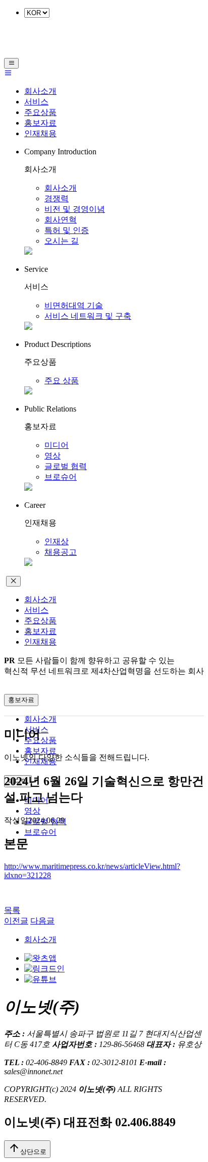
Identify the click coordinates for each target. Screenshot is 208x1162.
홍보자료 (40, 123)
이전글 (16, 920)
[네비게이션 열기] (11, 63)
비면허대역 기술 (73, 305)
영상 (52, 455)
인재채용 (40, 133)
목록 (12, 910)
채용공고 (60, 552)
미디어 (56, 445)
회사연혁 (60, 219)
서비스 (36, 101)
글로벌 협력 (65, 466)
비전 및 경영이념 (74, 209)
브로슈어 (60, 477)
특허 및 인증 (66, 230)
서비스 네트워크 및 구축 (87, 316)
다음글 (42, 920)
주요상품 (40, 112)
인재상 (56, 541)
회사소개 (40, 91)
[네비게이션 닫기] (13, 581)
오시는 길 (61, 241)
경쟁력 (56, 198)
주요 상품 (61, 380)
